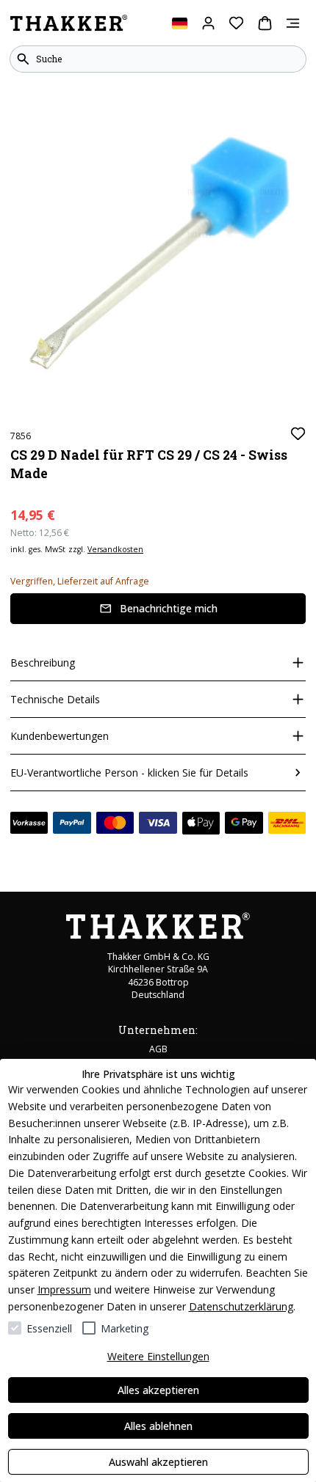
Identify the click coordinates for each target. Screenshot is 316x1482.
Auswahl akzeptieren (158, 1462)
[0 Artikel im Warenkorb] (265, 23)
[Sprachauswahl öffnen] (180, 23)
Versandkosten (115, 549)
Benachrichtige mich (169, 608)
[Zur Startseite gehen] (68, 23)
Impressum (64, 1289)
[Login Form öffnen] (208, 23)
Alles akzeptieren (158, 1390)
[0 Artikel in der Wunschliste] (236, 23)
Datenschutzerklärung (241, 1306)
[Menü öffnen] (293, 23)
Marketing (124, 1328)
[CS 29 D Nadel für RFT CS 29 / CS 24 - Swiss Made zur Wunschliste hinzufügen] (298, 433)
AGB (158, 1049)
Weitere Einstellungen (158, 1356)
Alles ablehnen (158, 1426)
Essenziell (49, 1328)
